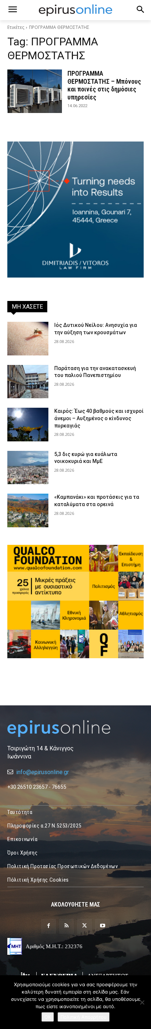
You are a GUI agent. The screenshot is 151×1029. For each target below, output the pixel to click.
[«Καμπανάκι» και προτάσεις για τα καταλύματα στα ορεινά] (27, 510)
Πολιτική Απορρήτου (83, 1017)
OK (47, 1017)
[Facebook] (48, 926)
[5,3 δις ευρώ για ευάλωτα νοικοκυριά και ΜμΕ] (27, 468)
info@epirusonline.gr (42, 772)
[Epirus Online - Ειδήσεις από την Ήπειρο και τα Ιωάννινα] (75, 728)
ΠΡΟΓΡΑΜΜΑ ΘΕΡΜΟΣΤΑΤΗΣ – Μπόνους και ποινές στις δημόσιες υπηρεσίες (104, 85)
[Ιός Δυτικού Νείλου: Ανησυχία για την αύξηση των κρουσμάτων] (27, 338)
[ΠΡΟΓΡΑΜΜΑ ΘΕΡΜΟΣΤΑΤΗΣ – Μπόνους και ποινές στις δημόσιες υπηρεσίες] (34, 91)
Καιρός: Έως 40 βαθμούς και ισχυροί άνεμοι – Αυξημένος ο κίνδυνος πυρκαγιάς (99, 418)
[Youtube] (102, 926)
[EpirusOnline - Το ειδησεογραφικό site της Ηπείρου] (75, 10)
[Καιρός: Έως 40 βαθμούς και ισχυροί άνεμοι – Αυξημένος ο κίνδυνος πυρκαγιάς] (27, 424)
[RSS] (66, 926)
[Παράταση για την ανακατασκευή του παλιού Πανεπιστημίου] (27, 382)
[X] (84, 926)
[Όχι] (142, 1002)
